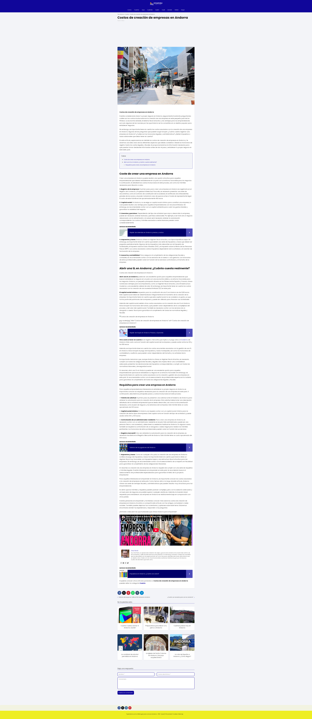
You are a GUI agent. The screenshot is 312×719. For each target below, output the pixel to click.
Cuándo (150, 10)
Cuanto (136, 10)
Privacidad (169, 714)
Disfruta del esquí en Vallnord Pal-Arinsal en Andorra (134, 597)
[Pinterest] (123, 563)
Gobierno (184, 340)
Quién (157, 10)
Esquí (183, 10)
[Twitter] (128, 563)
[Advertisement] (156, 34)
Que (143, 10)
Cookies (175, 714)
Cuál (163, 10)
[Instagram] (125, 563)
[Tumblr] (137, 593)
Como (129, 10)
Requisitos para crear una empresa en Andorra (140, 165)
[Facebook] (121, 563)
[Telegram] (142, 593)
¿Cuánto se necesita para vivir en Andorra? (180, 597)
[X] (124, 593)
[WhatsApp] (133, 593)
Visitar (176, 10)
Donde (170, 10)
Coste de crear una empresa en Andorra (137, 159)
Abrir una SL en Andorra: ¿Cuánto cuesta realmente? (140, 162)
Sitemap (180, 714)
